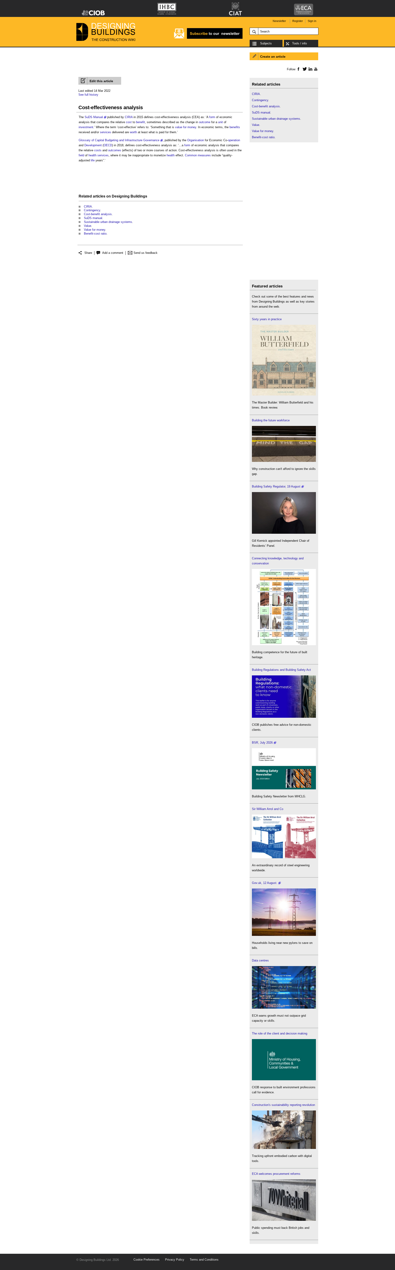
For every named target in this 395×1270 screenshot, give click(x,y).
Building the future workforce (271, 420)
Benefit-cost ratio (95, 233)
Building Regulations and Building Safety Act (281, 670)
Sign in (312, 21)
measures (204, 155)
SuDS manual (93, 218)
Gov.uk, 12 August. (264, 883)
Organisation (195, 140)
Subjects (266, 43)
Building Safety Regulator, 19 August (276, 486)
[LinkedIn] (309, 69)
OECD (108, 145)
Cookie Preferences (146, 1259)
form (212, 117)
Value (87, 225)
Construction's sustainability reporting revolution (283, 1105)
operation (234, 140)
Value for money (94, 229)
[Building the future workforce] (284, 461)
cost (129, 122)
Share (88, 253)
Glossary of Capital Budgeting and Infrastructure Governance (119, 140)
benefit (140, 122)
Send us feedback (145, 253)
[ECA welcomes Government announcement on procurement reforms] (284, 1219)
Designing (121, 196)
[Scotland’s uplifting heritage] (284, 857)
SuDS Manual (94, 117)
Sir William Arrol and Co (267, 809)
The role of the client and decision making (279, 1033)
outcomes (114, 150)
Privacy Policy (174, 1259)
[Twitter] (304, 69)
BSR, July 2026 (262, 742)
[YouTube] (315, 69)
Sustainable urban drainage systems (108, 222)
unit (220, 122)
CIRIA (129, 117)
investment (86, 127)
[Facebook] (298, 69)
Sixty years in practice (267, 319)
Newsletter (279, 21)
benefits (235, 127)
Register (297, 21)
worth (133, 132)
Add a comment (112, 253)
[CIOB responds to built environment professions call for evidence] (284, 1079)
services (105, 132)
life (93, 160)
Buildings (139, 196)
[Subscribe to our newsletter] (208, 38)
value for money (185, 127)
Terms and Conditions (204, 1259)
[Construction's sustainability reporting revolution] (284, 1148)
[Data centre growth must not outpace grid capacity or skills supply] (284, 1007)
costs (97, 150)
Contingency (92, 210)
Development (93, 145)
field (81, 155)
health (92, 155)
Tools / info (299, 43)
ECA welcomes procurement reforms (276, 1173)
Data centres (260, 960)
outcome (204, 122)
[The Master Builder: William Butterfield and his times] (284, 394)
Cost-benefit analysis (98, 214)
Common (191, 155)
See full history (88, 94)
